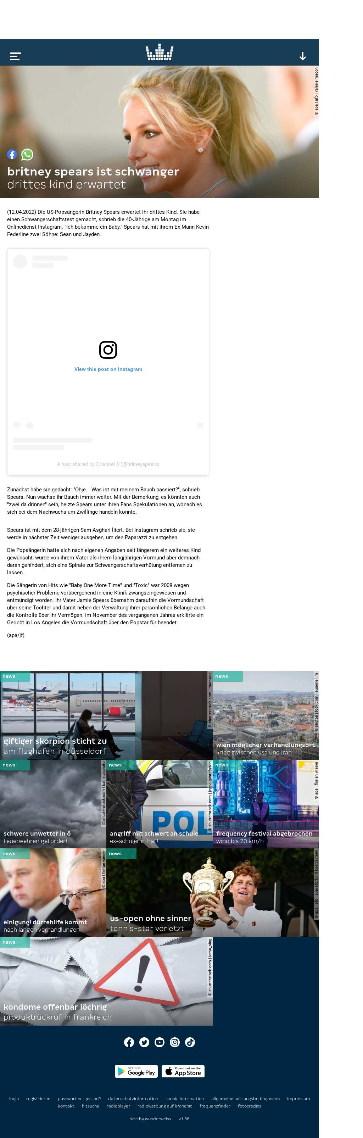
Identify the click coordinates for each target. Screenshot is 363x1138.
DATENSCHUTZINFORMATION (133, 1098)
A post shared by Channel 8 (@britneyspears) (108, 464)
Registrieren (38, 1098)
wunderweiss (158, 1118)
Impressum (298, 1098)
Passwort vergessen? (79, 1098)
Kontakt (67, 1106)
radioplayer (119, 1106)
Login (14, 1098)
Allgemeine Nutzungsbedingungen (246, 1098)
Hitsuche (91, 1106)
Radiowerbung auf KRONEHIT (165, 1106)
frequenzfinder (215, 1106)
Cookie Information (185, 1098)
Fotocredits (249, 1106)
